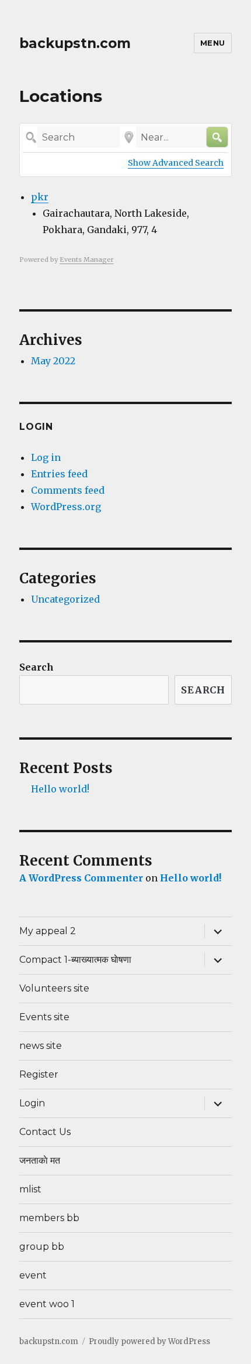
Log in (46, 457)
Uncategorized (65, 599)
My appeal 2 (47, 930)
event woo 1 (47, 1304)
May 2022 (53, 361)
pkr (39, 197)
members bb (49, 1217)
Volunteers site (54, 988)
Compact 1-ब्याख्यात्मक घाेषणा (75, 959)
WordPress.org (66, 506)
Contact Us (45, 1131)
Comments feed (67, 490)
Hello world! (60, 789)
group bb (41, 1246)
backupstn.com (75, 43)
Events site (44, 1017)
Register (38, 1074)
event (33, 1275)
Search (36, 667)
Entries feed (59, 474)
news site (40, 1045)
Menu (212, 42)
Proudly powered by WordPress (149, 1341)
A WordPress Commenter (81, 878)
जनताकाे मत (39, 1160)
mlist (30, 1189)
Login (32, 1103)
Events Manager (87, 259)
